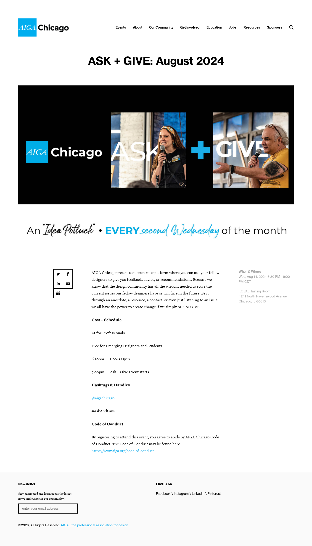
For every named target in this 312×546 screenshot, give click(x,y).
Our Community (161, 27)
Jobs (233, 27)
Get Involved (190, 27)
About (137, 27)
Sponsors (274, 27)
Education (214, 27)
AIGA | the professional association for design (94, 525)
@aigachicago (103, 398)
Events (121, 27)
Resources (251, 27)
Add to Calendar (58, 292)
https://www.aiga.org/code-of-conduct (123, 450)
